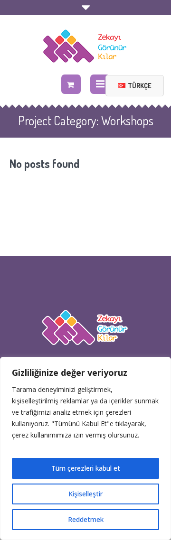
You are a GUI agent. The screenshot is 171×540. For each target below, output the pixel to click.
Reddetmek (86, 519)
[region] (85, 448)
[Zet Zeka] (85, 46)
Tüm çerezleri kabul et (85, 468)
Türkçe (140, 86)
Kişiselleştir (85, 493)
